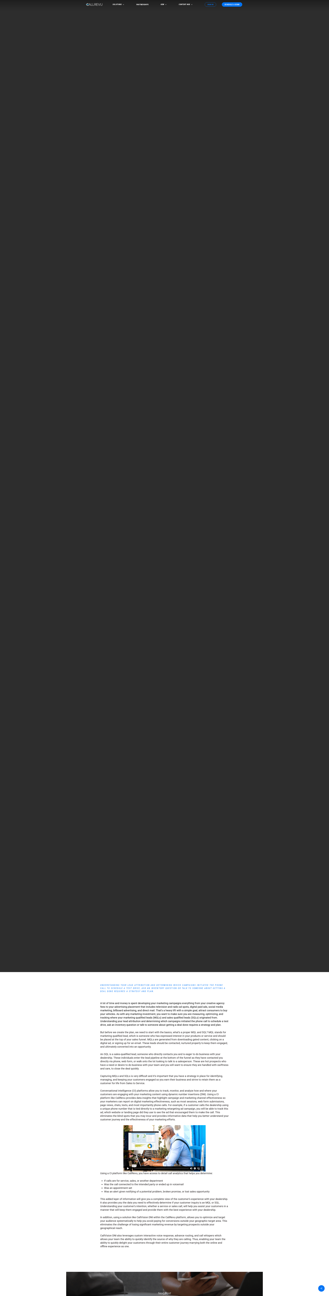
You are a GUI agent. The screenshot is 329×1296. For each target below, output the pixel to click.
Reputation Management (155, 505)
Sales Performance (176, 505)
